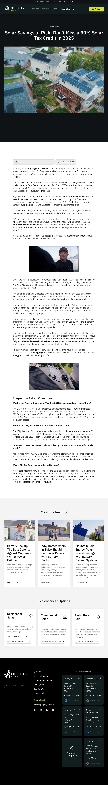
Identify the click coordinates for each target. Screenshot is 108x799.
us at (32, 352)
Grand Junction (20, 199)
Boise (67, 196)
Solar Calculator (41, 676)
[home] (16, 9)
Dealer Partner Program (44, 680)
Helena (85, 196)
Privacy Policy (40, 693)
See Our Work (40, 689)
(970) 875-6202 (93, 758)
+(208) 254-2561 (71, 695)
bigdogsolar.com (43, 352)
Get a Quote (39, 685)
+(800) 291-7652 (93, 695)
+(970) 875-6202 (93, 727)
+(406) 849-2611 (71, 727)
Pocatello (76, 196)
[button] (35, 9)
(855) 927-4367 (51, 2)
